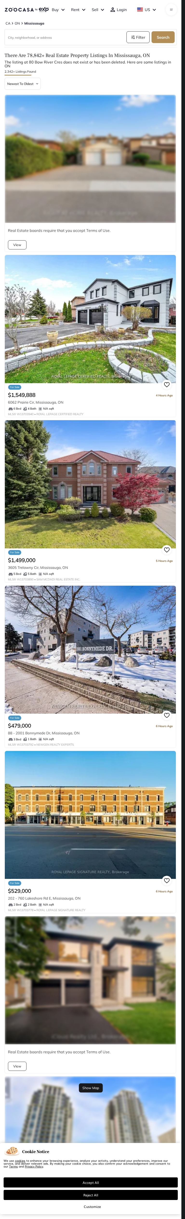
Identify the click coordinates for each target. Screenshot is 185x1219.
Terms (13, 1166)
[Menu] (171, 9)
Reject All (90, 1195)
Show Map (90, 1088)
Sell (95, 9)
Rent (75, 9)
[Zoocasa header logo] (27, 9)
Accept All (91, 1182)
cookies (20, 1160)
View (17, 245)
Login (122, 9)
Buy (55, 9)
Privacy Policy (34, 1166)
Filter (140, 37)
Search (163, 37)
